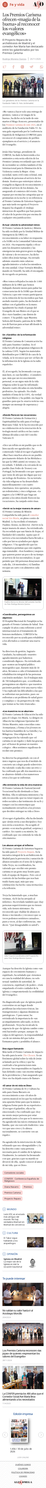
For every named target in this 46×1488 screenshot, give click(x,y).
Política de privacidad (23, 1472)
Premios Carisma (12, 1192)
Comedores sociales (14, 1172)
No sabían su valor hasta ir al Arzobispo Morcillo (17, 1312)
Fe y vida (17, 4)
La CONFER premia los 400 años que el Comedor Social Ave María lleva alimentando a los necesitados (22, 1396)
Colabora (23, 1468)
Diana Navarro (11, 1186)
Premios (28, 1186)
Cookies (23, 1476)
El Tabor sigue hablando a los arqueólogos (11, 1240)
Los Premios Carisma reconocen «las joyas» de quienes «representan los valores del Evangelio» (21, 1353)
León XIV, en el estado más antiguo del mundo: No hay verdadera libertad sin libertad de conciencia (14, 1219)
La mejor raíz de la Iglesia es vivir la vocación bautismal (13, 1264)
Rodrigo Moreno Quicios (14, 58)
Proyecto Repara (26, 851)
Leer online (23, 1457)
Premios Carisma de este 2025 (21, 124)
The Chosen (29, 1055)
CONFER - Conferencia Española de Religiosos (21, 1179)
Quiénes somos (23, 1464)
